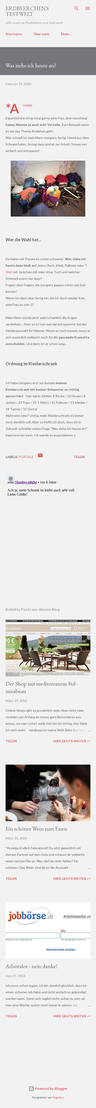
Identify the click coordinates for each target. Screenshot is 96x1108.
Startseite (14, 34)
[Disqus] (48, 532)
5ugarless (58, 1097)
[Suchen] (76, 8)
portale (26, 457)
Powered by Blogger (50, 1088)
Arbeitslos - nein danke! (31, 966)
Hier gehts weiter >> (71, 741)
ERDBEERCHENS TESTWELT (27, 11)
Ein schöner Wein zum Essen (36, 828)
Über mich (41, 34)
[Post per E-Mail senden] (40, 457)
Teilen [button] (79, 457)
